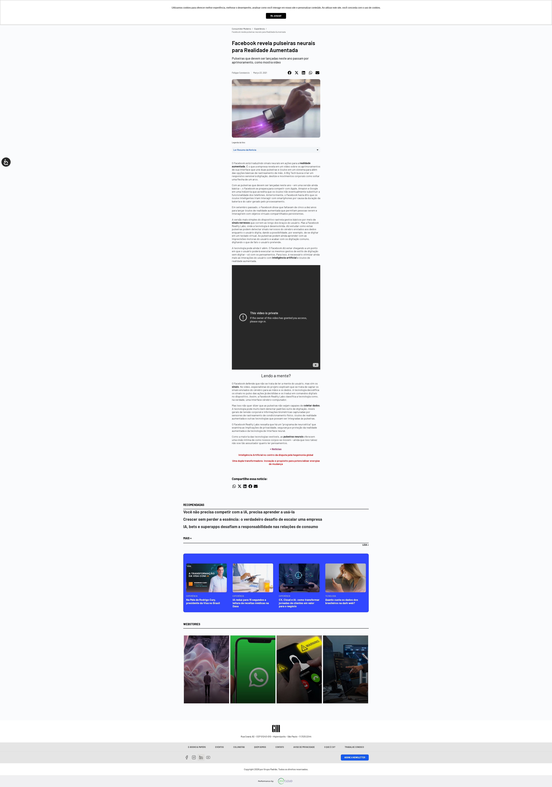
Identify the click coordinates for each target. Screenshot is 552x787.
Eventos (219, 747)
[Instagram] (194, 757)
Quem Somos (260, 747)
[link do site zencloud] (285, 781)
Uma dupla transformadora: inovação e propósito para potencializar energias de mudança (276, 462)
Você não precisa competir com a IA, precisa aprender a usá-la (239, 511)
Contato (279, 747)
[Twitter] (201, 757)
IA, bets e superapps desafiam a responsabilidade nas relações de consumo (250, 526)
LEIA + (365, 544)
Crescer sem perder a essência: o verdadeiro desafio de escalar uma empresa (252, 519)
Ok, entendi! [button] (276, 16)
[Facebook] (186, 757)
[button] (289, 73)
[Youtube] (208, 757)
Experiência (259, 28)
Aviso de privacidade (304, 747)
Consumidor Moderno (241, 28)
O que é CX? (329, 747)
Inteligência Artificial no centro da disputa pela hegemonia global (276, 454)
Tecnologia (330, 596)
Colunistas (239, 747)
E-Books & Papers (197, 747)
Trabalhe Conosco (354, 747)
